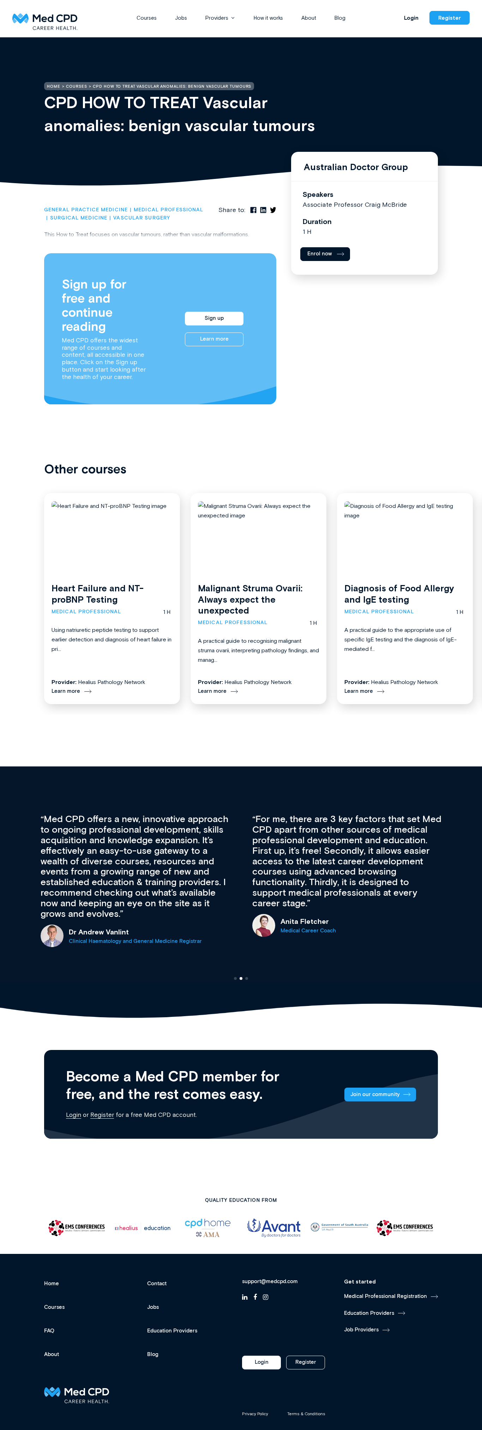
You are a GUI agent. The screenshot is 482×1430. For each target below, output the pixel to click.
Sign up (214, 318)
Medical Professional (168, 210)
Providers (216, 18)
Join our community (375, 1094)
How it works (268, 18)
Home (51, 1283)
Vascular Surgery (141, 218)
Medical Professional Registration (385, 1296)
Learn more (214, 339)
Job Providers (361, 1329)
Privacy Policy (255, 1413)
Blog (340, 18)
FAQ (49, 1331)
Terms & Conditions (306, 1413)
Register (449, 18)
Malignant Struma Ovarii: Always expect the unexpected (250, 599)
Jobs (181, 18)
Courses (147, 18)
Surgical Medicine (78, 218)
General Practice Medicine (86, 210)
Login (411, 18)
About (308, 18)
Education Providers (172, 1331)
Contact (157, 1283)
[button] (235, 978)
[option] (77, 1228)
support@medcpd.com (270, 1282)
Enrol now (319, 253)
